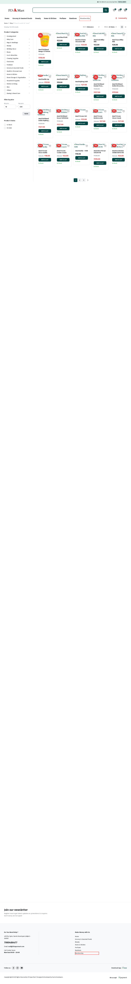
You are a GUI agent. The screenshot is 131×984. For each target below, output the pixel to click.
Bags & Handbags (12, 42)
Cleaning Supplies (12, 58)
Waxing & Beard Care (13, 93)
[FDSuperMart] (16, 10)
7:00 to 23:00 (122, 2)
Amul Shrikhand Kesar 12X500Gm (62, 117)
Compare (50, 42)
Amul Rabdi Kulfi (62, 79)
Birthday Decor (11, 49)
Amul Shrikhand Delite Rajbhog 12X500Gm (43, 120)
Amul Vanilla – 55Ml (81, 151)
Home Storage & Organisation (16, 77)
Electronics (10, 62)
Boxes (9, 52)
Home (7, 18)
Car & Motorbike (12, 55)
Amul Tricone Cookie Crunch (61, 152)
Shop (11, 23)
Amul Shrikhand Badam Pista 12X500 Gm (99, 86)
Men (8, 87)
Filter (26, 113)
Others (9, 90)
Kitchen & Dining (12, 84)
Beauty (38, 18)
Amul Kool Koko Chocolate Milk (80, 41)
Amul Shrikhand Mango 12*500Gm (44, 50)
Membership (85, 18)
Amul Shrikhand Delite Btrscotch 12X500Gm (117, 86)
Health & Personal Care (14, 71)
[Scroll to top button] (126, 979)
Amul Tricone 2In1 (81, 116)
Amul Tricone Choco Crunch (116, 117)
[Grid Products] (121, 26)
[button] (125, 10)
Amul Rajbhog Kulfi (81, 82)
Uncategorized (11, 36)
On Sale (9, 128)
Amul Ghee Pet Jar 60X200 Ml (100, 152)
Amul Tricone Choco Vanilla (42, 152)
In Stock (9, 125)
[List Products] (125, 26)
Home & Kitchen (50, 18)
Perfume (63, 18)
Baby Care (10, 39)
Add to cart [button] (44, 62)
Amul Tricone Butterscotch (98, 117)
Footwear (10, 65)
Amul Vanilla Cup (43, 79)
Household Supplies (13, 81)
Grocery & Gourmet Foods (22, 18)
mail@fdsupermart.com (16, 946)
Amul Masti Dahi (62, 37)
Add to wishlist (50, 35)
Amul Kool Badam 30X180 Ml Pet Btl (118, 152)
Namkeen (73, 18)
